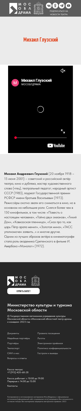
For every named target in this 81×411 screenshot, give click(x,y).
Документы (13, 333)
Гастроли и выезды (47, 353)
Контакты (12, 385)
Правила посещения (48, 333)
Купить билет (24, 291)
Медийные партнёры (18, 338)
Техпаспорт (13, 348)
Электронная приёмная (50, 343)
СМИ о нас (13, 353)
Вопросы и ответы (17, 358)
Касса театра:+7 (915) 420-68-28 (17, 371)
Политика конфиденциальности (54, 348)
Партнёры (13, 343)
